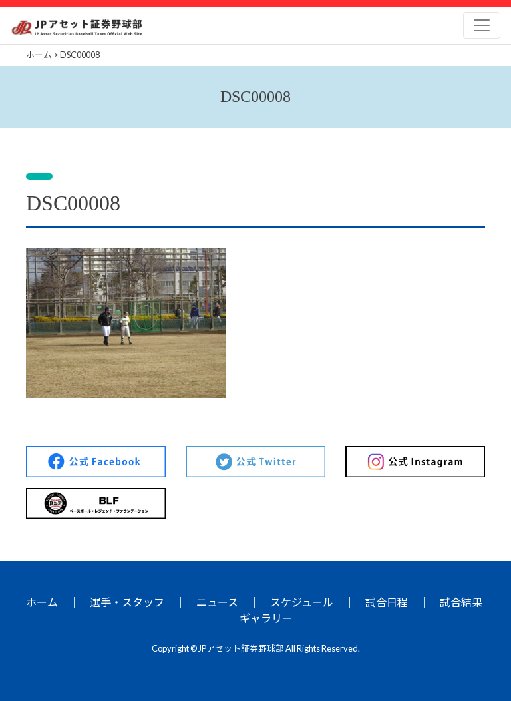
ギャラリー (266, 618)
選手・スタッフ (127, 602)
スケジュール (301, 602)
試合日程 (386, 602)
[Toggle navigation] (481, 25)
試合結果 (461, 602)
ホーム (42, 602)
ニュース (217, 602)
